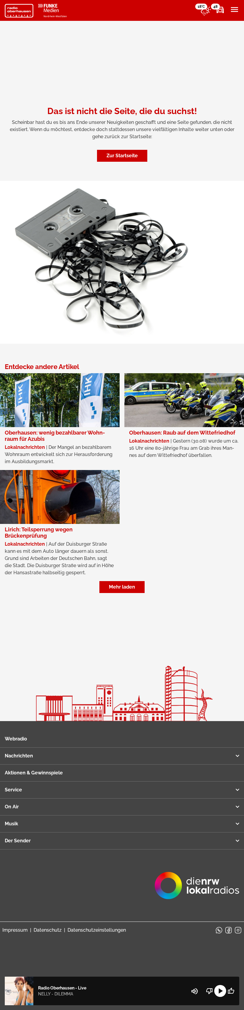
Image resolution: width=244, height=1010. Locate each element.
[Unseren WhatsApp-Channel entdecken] (219, 930)
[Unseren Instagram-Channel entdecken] (238, 930)
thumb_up (230, 991)
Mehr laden (122, 587)
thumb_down (209, 991)
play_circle (220, 991)
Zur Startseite (122, 155)
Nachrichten (19, 756)
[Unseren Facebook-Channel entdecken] (228, 930)
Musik (11, 824)
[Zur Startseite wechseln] (19, 10)
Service (13, 790)
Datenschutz (48, 930)
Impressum (15, 930)
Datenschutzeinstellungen (97, 930)
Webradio (16, 739)
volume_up (194, 991)
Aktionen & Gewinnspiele (34, 773)
